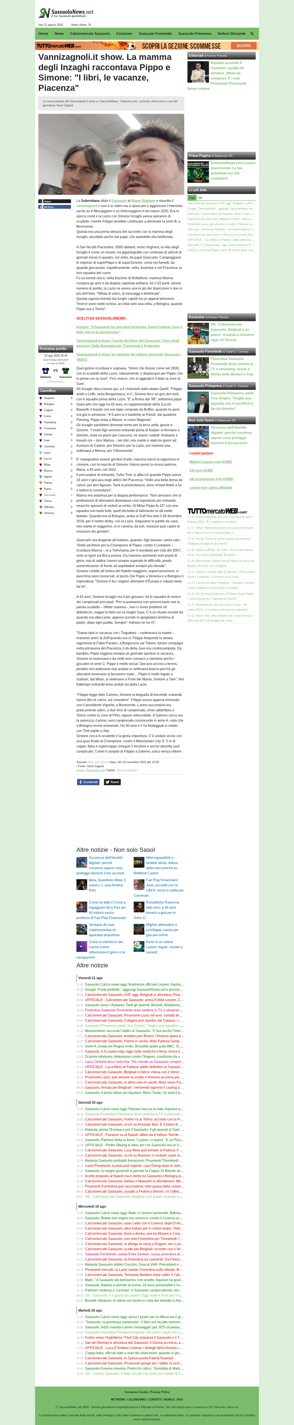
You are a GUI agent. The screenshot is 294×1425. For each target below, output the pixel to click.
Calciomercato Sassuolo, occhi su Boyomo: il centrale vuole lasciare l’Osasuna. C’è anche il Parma (161, 1155)
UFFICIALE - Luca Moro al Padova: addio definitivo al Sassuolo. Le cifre (140, 1067)
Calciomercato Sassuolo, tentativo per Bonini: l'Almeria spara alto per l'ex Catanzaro (149, 1036)
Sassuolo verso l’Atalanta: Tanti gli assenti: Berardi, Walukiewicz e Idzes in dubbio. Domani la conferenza (165, 1005)
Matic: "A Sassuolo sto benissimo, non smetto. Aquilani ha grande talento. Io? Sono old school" (157, 1280)
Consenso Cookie (136, 1392)
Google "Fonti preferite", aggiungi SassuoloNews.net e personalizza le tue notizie (147, 989)
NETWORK (118, 1399)
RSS (180, 1399)
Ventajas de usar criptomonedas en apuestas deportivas (104, 930)
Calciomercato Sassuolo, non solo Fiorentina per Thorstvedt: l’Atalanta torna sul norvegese (154, 1239)
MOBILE (169, 1399)
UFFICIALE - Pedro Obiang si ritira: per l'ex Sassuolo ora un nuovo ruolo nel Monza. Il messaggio (159, 1145)
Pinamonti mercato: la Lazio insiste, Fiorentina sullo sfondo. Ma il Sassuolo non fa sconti (152, 1269)
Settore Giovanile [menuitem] (232, 33)
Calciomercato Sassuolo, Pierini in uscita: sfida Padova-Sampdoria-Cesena (142, 1041)
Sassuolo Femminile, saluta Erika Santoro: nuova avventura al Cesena (139, 1254)
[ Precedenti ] (55, 381)
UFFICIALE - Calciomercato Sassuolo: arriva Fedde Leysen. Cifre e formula (142, 1000)
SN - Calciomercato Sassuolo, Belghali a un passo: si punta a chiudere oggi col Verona (151, 1196)
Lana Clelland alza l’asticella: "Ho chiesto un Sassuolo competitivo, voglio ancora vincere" (154, 1062)
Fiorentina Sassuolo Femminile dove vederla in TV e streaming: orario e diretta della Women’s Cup (160, 1010)
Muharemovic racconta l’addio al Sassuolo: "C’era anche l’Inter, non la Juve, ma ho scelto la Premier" (162, 1031)
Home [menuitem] (43, 33)
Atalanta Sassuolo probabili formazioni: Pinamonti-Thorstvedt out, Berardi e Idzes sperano (153, 1160)
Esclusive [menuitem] (124, 33)
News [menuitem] (59, 33)
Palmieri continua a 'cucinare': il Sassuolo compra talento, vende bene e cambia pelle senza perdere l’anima (167, 1290)
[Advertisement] (221, 283)
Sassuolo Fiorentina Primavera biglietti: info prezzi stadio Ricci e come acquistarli (147, 1332)
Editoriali (196, 55)
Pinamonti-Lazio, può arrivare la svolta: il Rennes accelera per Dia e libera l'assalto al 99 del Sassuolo (163, 1077)
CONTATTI (155, 1399)
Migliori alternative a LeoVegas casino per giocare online (162, 930)
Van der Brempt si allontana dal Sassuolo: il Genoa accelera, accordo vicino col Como (150, 1342)
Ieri (200, 197)
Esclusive (197, 317)
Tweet (114, 782)
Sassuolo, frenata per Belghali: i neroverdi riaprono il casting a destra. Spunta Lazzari (150, 1087)
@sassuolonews (127, 770)
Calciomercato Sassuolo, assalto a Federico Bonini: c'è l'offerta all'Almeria (141, 1191)
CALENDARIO (136, 1399)
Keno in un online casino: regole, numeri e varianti (164, 947)
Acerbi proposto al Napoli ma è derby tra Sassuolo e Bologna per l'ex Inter (141, 1176)
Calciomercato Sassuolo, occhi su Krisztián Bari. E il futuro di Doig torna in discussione (151, 1124)
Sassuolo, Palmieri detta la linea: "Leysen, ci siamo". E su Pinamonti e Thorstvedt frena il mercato (159, 1140)
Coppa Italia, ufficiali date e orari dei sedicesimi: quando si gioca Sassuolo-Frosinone (150, 1353)
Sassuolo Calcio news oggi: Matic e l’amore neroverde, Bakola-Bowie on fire (143, 1213)
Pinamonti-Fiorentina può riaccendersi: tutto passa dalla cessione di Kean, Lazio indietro (152, 1186)
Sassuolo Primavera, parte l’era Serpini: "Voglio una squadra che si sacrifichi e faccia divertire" (157, 1025)
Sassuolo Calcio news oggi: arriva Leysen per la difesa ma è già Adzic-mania (144, 1317)
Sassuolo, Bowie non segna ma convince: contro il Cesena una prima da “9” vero (146, 1218)
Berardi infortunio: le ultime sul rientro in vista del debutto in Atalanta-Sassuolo (144, 1300)
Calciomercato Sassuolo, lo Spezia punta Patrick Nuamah (129, 1358)
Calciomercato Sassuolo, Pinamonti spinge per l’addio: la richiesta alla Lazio (143, 1363)
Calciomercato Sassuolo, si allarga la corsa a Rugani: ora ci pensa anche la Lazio (147, 1244)
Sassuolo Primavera (205, 386)
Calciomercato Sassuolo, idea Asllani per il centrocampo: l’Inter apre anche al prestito (150, 1228)
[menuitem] (252, 33)
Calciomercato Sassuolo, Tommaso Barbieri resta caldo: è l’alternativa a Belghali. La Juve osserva (160, 1275)
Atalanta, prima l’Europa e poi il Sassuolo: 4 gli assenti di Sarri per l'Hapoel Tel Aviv (148, 1129)
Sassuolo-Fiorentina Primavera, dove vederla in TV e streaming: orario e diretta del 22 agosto (156, 1114)
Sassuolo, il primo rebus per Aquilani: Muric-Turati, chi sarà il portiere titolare (143, 1092)
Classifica (48, 391)
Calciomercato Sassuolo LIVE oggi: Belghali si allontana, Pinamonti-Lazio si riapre (148, 995)
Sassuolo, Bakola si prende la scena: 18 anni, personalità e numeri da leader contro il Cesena (156, 1285)
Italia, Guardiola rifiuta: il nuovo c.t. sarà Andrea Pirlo (107, 885)
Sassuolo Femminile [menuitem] (155, 33)
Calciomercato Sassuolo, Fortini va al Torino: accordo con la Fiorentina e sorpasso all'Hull (153, 1119)
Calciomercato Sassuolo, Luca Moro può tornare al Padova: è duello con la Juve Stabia (151, 1150)
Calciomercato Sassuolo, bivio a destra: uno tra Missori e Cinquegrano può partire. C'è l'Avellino (158, 1233)
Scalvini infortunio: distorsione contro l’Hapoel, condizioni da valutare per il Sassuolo (149, 1056)
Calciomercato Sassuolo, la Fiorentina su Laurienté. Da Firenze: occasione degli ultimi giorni (155, 1259)
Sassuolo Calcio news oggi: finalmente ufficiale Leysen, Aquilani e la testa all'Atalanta (150, 984)
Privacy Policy (160, 1392)
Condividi (90, 782)
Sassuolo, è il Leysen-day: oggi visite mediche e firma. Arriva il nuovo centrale (144, 1051)
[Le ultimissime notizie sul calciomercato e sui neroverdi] (66, 13)
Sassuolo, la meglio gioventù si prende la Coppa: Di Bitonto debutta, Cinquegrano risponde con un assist (165, 1171)
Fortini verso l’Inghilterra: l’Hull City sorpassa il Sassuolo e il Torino (136, 1337)
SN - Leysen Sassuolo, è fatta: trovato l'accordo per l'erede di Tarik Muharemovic (146, 1373)
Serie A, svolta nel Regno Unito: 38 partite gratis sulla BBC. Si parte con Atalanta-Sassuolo (154, 1046)
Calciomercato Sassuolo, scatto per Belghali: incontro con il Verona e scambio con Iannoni (154, 1249)
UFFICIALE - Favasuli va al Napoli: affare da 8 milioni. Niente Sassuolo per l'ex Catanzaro (154, 1135)
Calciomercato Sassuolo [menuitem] (90, 33)
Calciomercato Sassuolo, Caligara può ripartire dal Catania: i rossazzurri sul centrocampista (155, 1020)
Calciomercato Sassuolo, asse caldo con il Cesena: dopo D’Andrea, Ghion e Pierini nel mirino (156, 1223)
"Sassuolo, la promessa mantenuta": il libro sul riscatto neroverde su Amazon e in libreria (152, 1322)
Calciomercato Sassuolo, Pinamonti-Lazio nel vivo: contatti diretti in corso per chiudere (151, 1015)
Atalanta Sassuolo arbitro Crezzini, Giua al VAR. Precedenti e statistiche (140, 1264)
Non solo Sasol (97, 762)
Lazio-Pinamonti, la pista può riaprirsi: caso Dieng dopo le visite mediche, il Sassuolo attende (156, 1165)
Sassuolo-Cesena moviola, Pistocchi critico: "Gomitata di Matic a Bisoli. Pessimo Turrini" (152, 1368)
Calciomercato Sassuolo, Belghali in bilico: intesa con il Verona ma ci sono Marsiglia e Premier (157, 1072)
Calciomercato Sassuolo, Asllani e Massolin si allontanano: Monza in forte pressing (148, 1181)
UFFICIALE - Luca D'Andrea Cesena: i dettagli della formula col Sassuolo (141, 1348)
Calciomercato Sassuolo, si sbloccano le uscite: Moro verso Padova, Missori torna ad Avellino (156, 1082)
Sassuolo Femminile (205, 351)
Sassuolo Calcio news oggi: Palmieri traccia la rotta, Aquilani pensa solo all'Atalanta (149, 1109)
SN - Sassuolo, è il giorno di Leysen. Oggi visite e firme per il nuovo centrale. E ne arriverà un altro (159, 1295)
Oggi (192, 197)
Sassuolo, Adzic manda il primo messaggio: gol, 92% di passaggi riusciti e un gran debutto (154, 1327)
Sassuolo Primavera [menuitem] (194, 33)
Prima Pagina (199, 155)
